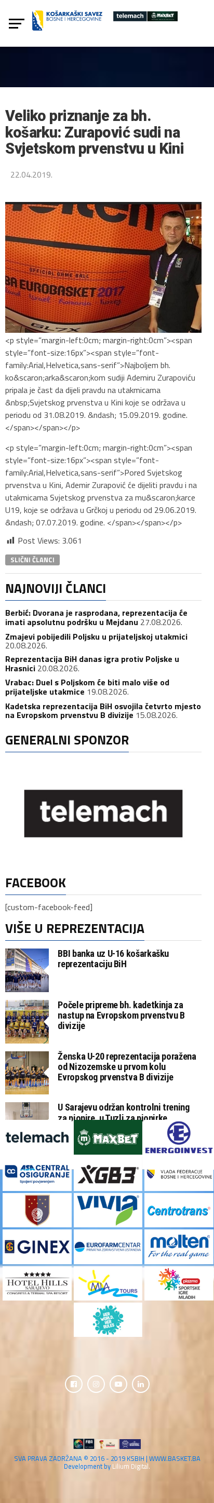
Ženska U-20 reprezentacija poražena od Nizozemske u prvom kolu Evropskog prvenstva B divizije (127, 1066)
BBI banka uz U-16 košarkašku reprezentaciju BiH (113, 958)
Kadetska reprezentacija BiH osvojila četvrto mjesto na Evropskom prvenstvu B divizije (103, 711)
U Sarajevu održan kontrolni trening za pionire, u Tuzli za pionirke (123, 1112)
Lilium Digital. (131, 1466)
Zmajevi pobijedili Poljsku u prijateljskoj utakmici (96, 636)
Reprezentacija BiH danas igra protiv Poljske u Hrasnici (92, 663)
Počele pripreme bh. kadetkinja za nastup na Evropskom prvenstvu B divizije (121, 1015)
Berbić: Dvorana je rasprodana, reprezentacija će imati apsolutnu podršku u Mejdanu (96, 617)
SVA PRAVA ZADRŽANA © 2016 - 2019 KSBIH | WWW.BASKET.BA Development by (107, 1462)
